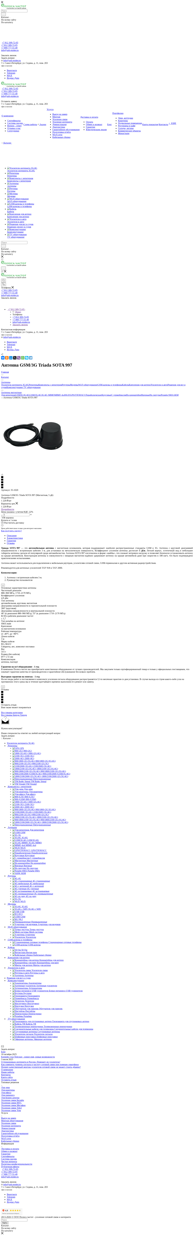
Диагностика (7, 1131)
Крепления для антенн (140, 385)
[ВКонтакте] (3, 357)
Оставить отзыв (8, 1080)
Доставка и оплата (10, 1149)
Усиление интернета (11, 1126)
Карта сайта (7, 1077)
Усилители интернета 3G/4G (15, 385)
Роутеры (66, 385)
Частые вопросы (9, 1161)
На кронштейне (133, 395)
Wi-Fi (67, 395)
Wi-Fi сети (6, 1138)
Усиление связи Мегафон (13, 1105)
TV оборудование (32, 387)
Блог (3, 1052)
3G (21, 395)
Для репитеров (8, 395)
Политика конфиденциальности (16, 1164)
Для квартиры (8, 1090)
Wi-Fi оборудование (87, 385)
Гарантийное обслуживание (14, 1133)
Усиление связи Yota (11, 1110)
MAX (9, 75)
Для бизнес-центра (10, 1097)
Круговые (106, 395)
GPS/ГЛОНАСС (78, 395)
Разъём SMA (167, 395)
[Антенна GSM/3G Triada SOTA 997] (33, 467)
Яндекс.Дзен (13, 78)
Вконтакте (12, 70)
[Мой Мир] (10, 357)
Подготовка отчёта (10, 1136)
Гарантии (11, 540)
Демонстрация (8, 1128)
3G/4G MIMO (48, 395)
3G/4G (26, 395)
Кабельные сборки (10, 1141)
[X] (14, 357)
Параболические (94, 395)
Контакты (6, 1074)
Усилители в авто (159, 385)
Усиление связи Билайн (12, 1100)
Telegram (11, 73)
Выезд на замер (8, 1118)
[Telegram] (30, 357)
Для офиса (6, 1092)
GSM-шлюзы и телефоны (109, 385)
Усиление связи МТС (11, 1103)
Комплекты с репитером (50, 385)
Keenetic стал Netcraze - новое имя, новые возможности (28, 1057)
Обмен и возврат (9, 1151)
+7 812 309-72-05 (10, 42)
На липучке (155, 395)
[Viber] (18, 357)
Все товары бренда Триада (14, 715)
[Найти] (3, 14)
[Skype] (26, 357)
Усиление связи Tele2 (11, 1108)
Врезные (145, 395)
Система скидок (9, 1159)
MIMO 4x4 (60, 395)
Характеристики (15, 538)
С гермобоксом (118, 395)
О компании (7, 1069)
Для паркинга (7, 1095)
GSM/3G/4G (35, 395)
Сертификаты (7, 1156)
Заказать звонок (20, 324)
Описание (12, 535)
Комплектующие (15, 387)
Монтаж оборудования (12, 1120)
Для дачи (5, 1087)
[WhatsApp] (22, 357)
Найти (4, 1223)
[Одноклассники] (7, 357)
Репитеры (33, 385)
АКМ (176, 395)
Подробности (7, 509)
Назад (18, 312)
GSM (17, 395)
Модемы (74, 385)
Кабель (125, 385)
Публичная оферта (10, 1166)
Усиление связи (8, 1123)
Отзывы (11, 543)
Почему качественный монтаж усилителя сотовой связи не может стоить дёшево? (41, 1067)
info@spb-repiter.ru (12, 60)
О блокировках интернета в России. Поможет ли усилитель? (30, 1062)
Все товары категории (12, 712)
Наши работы (7, 1072)
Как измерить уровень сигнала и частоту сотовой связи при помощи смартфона (40, 1064)
